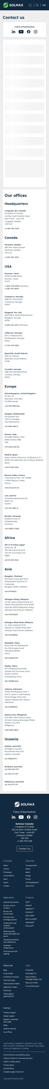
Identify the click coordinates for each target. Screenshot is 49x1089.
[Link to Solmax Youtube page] (28, 31)
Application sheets (10, 987)
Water (27, 872)
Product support (9, 1013)
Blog (5, 970)
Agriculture (29, 886)
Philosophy (7, 872)
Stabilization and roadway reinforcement (9, 925)
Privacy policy (8, 1065)
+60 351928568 (11, 635)
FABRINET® (29, 909)
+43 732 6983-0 (11, 508)
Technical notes (9, 980)
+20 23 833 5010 (12, 560)
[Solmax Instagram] (35, 817)
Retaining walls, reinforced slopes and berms (11, 933)
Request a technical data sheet (10, 1020)
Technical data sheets (11, 984)
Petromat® (29, 926)
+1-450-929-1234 (12, 228)
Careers (6, 886)
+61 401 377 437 (11, 774)
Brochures (7, 990)
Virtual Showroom (32, 986)
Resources (8, 965)
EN (44, 5)
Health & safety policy (11, 1062)
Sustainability (8, 876)
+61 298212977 (11, 759)
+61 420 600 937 (12, 769)
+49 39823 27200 (12, 529)
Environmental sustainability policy (16, 1055)
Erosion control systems (9, 907)
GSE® (27, 902)
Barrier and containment (8, 912)
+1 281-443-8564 (12, 288)
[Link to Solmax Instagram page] (35, 31)
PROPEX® (29, 912)
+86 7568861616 (11, 681)
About (5, 865)
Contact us (24, 848)
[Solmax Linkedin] (13, 817)
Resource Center (31, 983)
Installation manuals (11, 977)
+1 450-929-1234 (12, 257)
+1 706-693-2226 (12, 345)
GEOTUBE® (29, 916)
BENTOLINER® (31, 919)
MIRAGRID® (29, 922)
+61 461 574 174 (11, 784)
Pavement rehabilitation (8, 946)
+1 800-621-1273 (12, 325)
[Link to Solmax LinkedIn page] (13, 31)
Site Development (32, 882)
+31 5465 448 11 (11, 426)
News (5, 879)
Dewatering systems (11, 902)
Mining (27, 879)
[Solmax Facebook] (28, 817)
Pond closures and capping (10, 952)
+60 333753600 (11, 614)
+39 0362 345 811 (12, 447)
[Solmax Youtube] (21, 817)
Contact (7, 1008)
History (6, 869)
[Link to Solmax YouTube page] (21, 31)
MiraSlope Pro (30, 973)
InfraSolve (29, 970)
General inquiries (9, 1029)
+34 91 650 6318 (12, 467)
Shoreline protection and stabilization (11, 941)
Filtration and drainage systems (10, 918)
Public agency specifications (8, 995)
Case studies (8, 973)
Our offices (7, 1032)
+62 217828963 (11, 707)
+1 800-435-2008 (12, 286)
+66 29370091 (10, 591)
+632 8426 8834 (11, 730)
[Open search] (36, 5)
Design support (9, 1016)
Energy (28, 876)
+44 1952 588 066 (12, 406)
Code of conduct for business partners (18, 1058)
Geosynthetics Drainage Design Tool (33, 978)
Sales (5, 1025)
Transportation (31, 865)
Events (5, 882)
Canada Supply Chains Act (13, 1072)
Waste (27, 869)
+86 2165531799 (11, 658)
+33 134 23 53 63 (12, 488)
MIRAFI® (28, 906)
